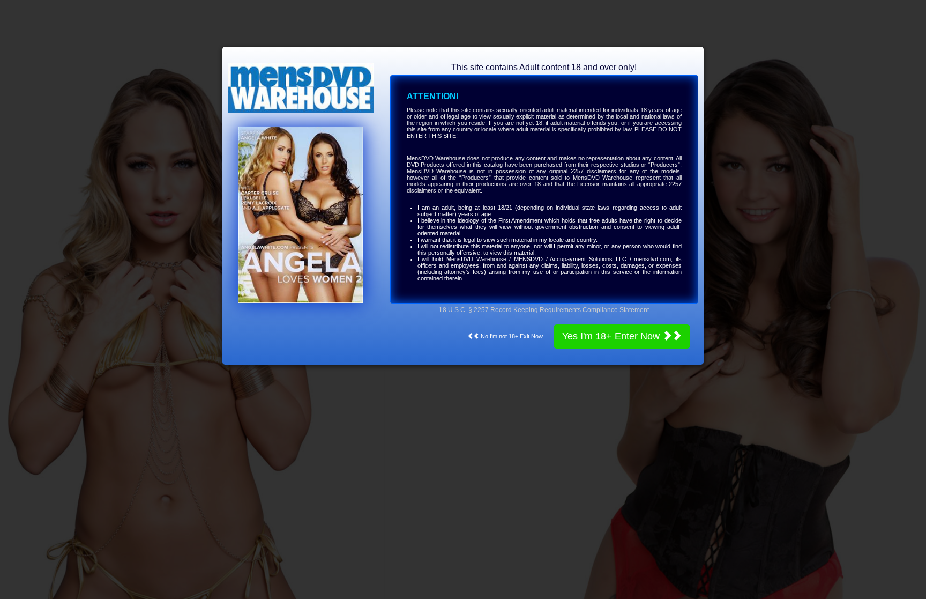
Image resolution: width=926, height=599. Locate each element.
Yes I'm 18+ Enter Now (612, 336)
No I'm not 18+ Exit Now (511, 336)
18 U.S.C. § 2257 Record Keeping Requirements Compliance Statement (544, 310)
